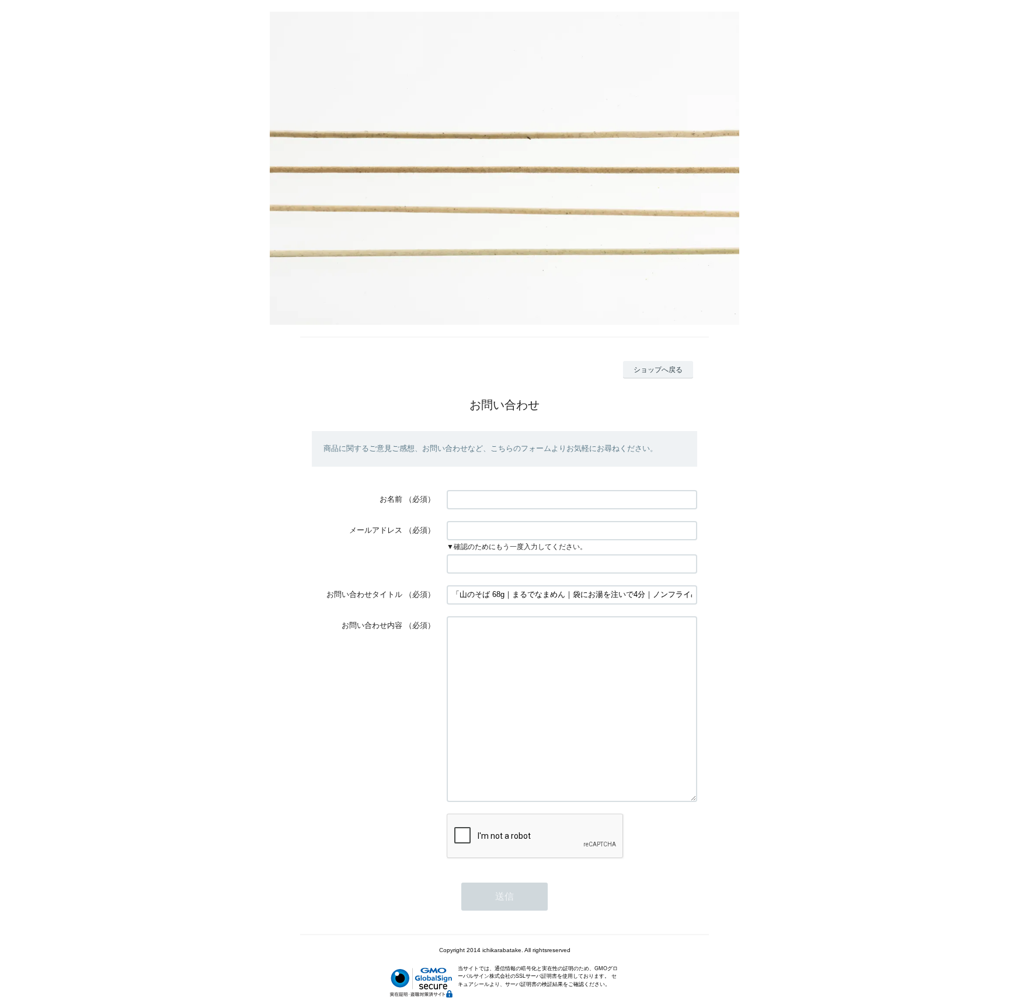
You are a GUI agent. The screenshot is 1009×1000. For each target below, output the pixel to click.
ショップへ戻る (658, 370)
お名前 (391, 499)
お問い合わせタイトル (364, 594)
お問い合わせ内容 (372, 625)
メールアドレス (375, 530)
